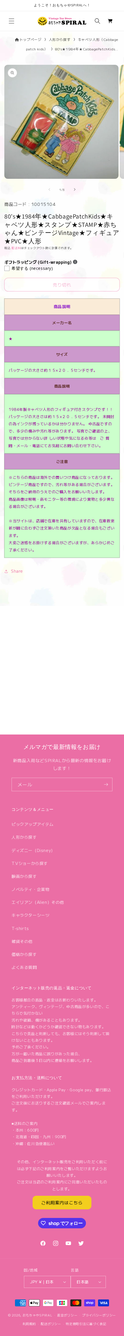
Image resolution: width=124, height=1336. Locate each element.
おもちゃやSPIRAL (37, 1314)
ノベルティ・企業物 (30, 889)
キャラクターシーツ (30, 915)
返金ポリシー (67, 1315)
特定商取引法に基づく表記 (86, 1323)
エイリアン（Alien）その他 (38, 902)
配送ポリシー (51, 1323)
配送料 (16, 248)
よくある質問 (24, 967)
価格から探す (24, 954)
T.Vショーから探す (30, 863)
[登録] (105, 784)
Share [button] (17, 571)
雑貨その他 (22, 941)
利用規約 (29, 1323)
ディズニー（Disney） (33, 850)
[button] (11, 21)
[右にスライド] (74, 189)
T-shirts (20, 928)
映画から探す (24, 876)
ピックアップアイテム (33, 824)
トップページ (31, 39)
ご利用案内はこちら (62, 1203)
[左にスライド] (49, 189)
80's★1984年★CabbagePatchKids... (86, 48)
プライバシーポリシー (99, 1315)
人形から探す (60, 39)
